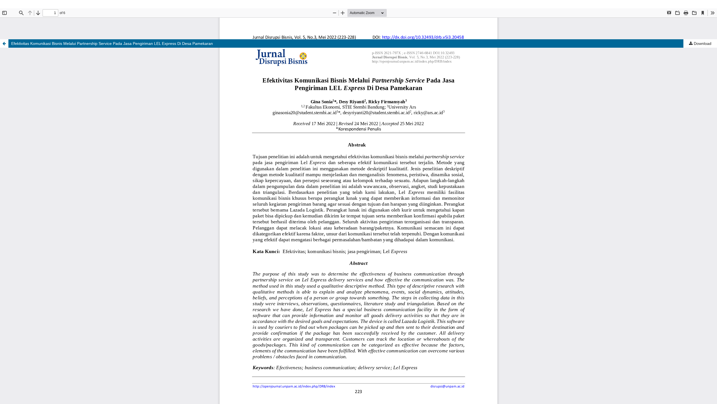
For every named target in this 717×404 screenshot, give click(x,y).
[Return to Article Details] (4, 43)
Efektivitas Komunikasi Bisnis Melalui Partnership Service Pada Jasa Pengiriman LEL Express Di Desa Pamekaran (112, 43)
